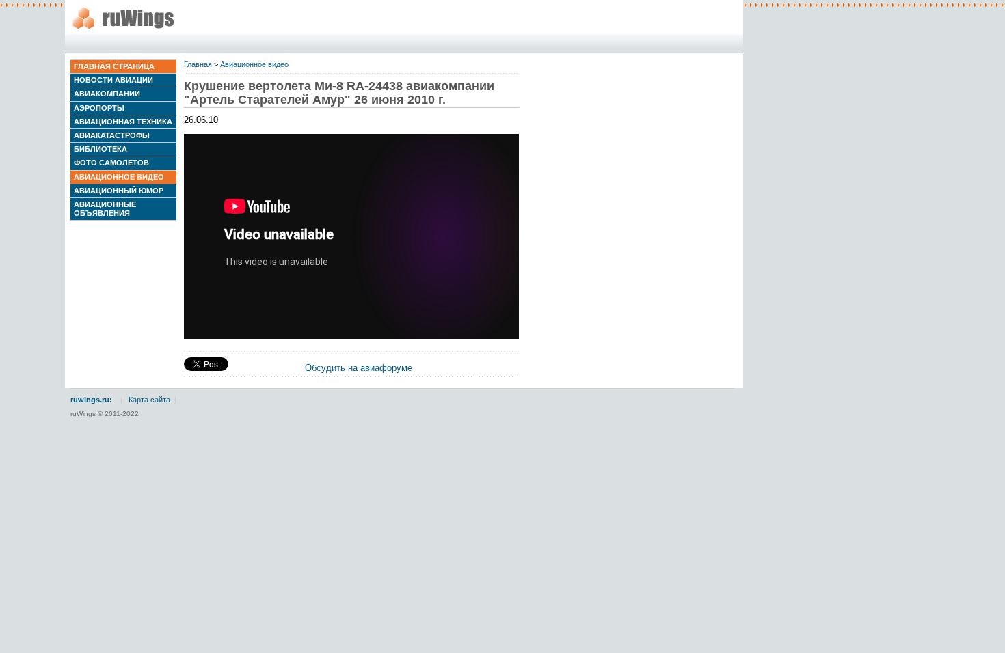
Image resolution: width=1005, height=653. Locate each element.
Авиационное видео (119, 177)
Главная (198, 64)
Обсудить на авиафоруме (358, 368)
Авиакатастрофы (112, 135)
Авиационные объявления (105, 208)
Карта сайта (149, 399)
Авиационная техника (123, 121)
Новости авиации (113, 80)
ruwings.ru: (91, 399)
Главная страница (114, 66)
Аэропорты (99, 108)
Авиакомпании (107, 93)
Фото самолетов (111, 162)
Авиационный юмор (118, 190)
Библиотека (100, 149)
